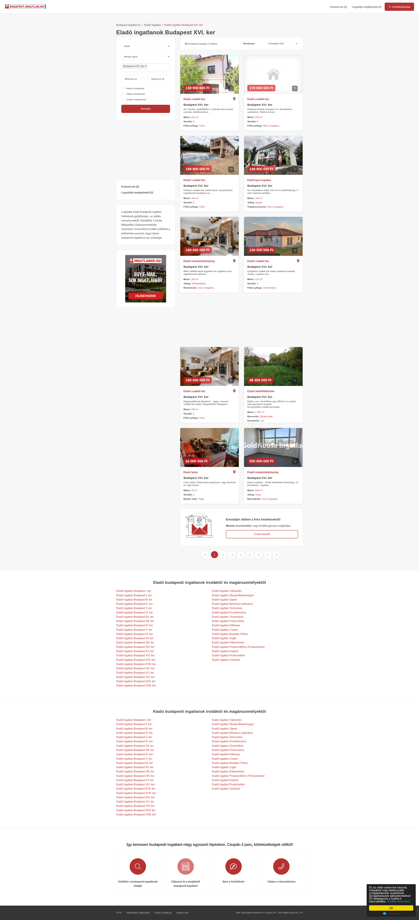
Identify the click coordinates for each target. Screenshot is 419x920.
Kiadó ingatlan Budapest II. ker (134, 724)
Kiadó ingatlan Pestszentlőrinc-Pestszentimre (238, 775)
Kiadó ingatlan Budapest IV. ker (134, 732)
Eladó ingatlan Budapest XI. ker (134, 634)
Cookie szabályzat (163, 912)
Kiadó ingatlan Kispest (225, 780)
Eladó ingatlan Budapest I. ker (133, 591)
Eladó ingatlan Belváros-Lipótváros (232, 603)
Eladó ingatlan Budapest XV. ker (135, 651)
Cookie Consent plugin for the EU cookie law (391, 913)
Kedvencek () (338, 7)
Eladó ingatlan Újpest (224, 599)
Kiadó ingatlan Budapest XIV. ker (135, 775)
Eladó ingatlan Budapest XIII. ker (135, 642)
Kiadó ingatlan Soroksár (226, 788)
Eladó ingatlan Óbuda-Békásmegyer (233, 595)
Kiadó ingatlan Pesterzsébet (228, 784)
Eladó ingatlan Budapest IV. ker (134, 603)
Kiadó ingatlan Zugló (224, 767)
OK (391, 908)
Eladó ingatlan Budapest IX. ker (134, 625)
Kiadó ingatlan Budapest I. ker (133, 720)
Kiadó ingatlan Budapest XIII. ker (135, 771)
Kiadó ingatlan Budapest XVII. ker (135, 788)
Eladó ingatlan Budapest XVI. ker (183, 25)
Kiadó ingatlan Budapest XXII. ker (135, 810)
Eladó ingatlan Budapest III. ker (134, 599)
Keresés (146, 108)
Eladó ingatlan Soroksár (226, 659)
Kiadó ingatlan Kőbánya (226, 754)
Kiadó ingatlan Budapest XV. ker (135, 780)
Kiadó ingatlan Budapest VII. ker (135, 745)
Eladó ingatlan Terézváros (227, 608)
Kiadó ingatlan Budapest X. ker (134, 758)
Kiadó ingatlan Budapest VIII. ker (135, 750)
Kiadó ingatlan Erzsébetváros (229, 741)
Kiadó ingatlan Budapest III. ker (134, 728)
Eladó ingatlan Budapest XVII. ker (135, 659)
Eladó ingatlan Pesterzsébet (228, 655)
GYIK (118, 912)
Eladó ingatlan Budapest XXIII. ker (136, 685)
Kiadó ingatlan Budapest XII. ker (135, 767)
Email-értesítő (262, 534)
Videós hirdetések (135, 94)
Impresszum (182, 912)
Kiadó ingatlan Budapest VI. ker (134, 741)
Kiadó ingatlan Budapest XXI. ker (135, 805)
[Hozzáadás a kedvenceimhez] (231, 88)
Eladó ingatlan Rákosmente (228, 642)
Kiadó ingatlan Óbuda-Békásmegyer (233, 724)
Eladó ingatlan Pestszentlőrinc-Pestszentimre (238, 647)
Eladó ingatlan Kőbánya (226, 625)
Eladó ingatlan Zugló (224, 638)
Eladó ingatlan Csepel (225, 629)
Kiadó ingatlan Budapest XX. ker (135, 801)
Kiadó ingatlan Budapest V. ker (134, 737)
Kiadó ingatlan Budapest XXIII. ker (136, 814)
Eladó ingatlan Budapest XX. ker (135, 672)
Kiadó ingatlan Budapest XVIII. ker (136, 793)
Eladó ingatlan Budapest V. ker (134, 608)
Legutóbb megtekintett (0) (366, 7)
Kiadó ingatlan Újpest (224, 728)
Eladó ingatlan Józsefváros (227, 616)
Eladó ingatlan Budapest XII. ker (135, 638)
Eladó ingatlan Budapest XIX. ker (135, 668)
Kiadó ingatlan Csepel (225, 758)
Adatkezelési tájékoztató (138, 912)
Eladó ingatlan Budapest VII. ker (135, 616)
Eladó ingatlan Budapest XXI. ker (135, 677)
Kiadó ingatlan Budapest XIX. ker (135, 797)
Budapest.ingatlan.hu (128, 25)
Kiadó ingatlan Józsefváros (227, 745)
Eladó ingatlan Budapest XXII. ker (135, 681)
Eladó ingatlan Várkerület (226, 591)
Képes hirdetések (135, 88)
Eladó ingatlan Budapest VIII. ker (135, 621)
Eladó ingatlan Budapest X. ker (134, 629)
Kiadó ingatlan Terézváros (227, 737)
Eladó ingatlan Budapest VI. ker (134, 612)
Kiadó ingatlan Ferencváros (228, 750)
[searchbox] (155, 67)
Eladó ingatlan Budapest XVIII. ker (136, 664)
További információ (398, 901)
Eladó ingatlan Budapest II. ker (134, 595)
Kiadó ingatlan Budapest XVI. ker (135, 784)
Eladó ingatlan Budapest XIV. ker (135, 647)
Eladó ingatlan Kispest (225, 651)
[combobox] (145, 67)
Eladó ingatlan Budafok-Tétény (230, 634)
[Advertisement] (145, 150)
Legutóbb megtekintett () (137, 192)
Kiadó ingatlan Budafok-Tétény (230, 763)
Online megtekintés (136, 99)
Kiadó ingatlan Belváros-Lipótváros (232, 732)
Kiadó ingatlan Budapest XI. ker (134, 763)
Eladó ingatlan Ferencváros (228, 621)
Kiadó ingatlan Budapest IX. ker (134, 754)
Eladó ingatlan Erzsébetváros (229, 612)
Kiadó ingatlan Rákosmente (228, 771)
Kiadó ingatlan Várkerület (226, 720)
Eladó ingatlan (152, 25)
